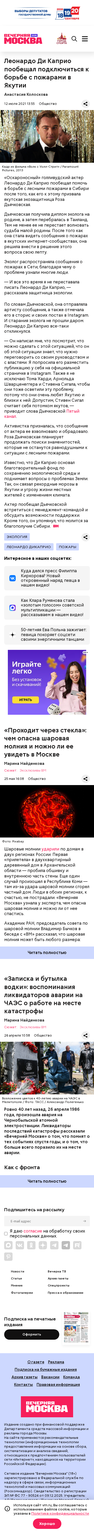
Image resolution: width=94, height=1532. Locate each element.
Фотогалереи (22, 1292)
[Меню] (85, 39)
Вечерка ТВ (57, 1271)
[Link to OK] (31, 1245)
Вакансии (50, 1376)
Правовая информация (58, 1384)
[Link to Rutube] (77, 1245)
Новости (17, 1271)
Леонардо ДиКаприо (29, 546)
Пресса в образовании (65, 1292)
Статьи (16, 1278)
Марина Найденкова (24, 763)
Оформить (31, 1334)
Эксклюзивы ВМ (33, 771)
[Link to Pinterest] (8, 1256)
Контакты (23, 1384)
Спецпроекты (58, 1285)
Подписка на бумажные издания (46, 1369)
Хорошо (47, 1523)
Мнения (16, 1285)
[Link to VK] (20, 1245)
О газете (35, 1361)
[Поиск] (74, 39)
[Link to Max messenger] (8, 1245)
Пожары (67, 546)
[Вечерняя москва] (47, 1407)
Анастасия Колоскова (26, 94)
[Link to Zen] (43, 1245)
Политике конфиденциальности (60, 1513)
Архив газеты (58, 1278)
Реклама (56, 1361)
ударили (50, 849)
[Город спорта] (62, 38)
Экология (17, 536)
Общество (48, 104)
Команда (71, 1376)
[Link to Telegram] (54, 1245)
